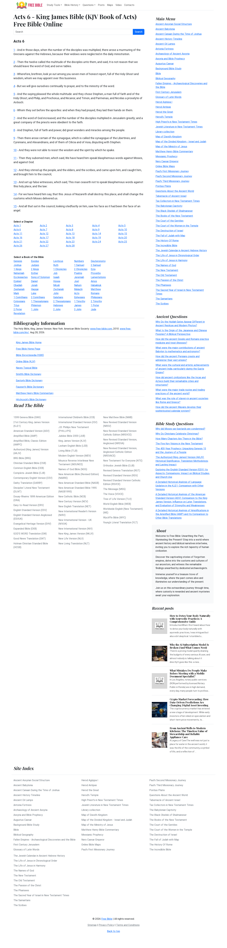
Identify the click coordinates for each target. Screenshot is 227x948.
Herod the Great (164, 111)
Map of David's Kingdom (169, 136)
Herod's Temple (164, 116)
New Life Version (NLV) (71, 538)
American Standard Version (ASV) (31, 430)
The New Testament (167, 270)
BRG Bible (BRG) (22, 458)
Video (119, 5)
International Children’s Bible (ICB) (76, 417)
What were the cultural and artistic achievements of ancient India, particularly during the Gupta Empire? (182, 368)
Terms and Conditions (128, 925)
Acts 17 (44, 237)
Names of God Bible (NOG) (72, 469)
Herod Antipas (163, 106)
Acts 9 (95, 229)
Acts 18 (70, 237)
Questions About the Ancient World (175, 190)
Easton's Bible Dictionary (29, 380)
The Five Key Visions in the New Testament (179, 443)
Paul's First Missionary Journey (172, 171)
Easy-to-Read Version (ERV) (28, 505)
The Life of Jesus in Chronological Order (177, 255)
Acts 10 (122, 229)
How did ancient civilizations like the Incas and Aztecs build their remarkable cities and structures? (181, 381)
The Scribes (162, 303)
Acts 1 (17, 225)
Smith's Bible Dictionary (28, 374)
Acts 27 (44, 245)
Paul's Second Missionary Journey (174, 176)
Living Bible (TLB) (67, 450)
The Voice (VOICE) (113, 494)
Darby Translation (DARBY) (27, 482)
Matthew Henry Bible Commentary (34, 393)
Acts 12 (44, 233)
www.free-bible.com (101, 328)
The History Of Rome (167, 240)
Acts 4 (95, 225)
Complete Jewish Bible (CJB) (29, 473)
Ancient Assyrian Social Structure (174, 23)
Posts (101, 5)
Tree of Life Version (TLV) (117, 499)
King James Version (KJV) (72, 440)
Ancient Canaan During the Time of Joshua (179, 33)
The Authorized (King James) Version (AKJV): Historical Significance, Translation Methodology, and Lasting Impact (182, 461)
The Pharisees (163, 284)
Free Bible (106, 918)
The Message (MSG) (114, 489)
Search (138, 31)
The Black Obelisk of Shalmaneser (174, 210)
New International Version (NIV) (75, 528)
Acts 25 (122, 241)
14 (15, 194)
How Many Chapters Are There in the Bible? (179, 438)
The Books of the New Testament (174, 215)
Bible (158, 73)
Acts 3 (69, 225)
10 (15, 150)
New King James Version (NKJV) (75, 533)
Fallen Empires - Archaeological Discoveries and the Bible (44, 839)
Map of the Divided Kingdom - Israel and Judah (181, 141)
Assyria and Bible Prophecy (170, 58)
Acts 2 (43, 225)
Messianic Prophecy (166, 156)
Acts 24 (96, 241)
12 (15, 170)
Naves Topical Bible (26, 367)
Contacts (129, 5)
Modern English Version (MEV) (74, 455)
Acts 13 (70, 233)
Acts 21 (18, 241)
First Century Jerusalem (168, 91)
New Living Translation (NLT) (73, 543)
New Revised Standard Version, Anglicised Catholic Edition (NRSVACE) (120, 452)
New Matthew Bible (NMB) (117, 417)
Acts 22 (44, 241)
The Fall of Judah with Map (170, 235)
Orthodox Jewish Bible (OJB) (118, 465)
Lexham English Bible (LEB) (73, 445)
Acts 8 (69, 229)
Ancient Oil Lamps (165, 43)
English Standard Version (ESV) (30, 510)
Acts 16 (18, 237)
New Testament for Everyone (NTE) (122, 460)
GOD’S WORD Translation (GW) (30, 533)
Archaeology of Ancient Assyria (172, 53)
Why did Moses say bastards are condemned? (180, 428)
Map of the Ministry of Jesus (171, 146)
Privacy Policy (106, 925)
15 (15, 206)
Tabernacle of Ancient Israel (171, 195)
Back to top (113, 931)
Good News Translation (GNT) (29, 538)
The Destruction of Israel (169, 230)
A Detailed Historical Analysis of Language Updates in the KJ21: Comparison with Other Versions (180, 485)
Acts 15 (122, 233)
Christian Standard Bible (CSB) (29, 463)
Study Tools (53, 5)
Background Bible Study (168, 68)
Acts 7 (43, 229)
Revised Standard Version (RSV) (120, 475)
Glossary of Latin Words (168, 96)
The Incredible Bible (166, 245)
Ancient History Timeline (169, 38)
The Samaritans (164, 298)
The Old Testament (166, 275)
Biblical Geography (165, 78)
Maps (110, 5)
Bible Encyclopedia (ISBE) (30, 355)
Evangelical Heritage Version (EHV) (32, 523)
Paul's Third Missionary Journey (172, 181)
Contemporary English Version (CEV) (32, 477)
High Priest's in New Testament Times (176, 121)
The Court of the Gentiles (169, 220)
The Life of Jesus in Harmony (171, 260)
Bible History (71, 5)
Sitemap (92, 925)
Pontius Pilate (163, 185)
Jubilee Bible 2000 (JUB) (71, 435)
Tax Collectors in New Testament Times (178, 200)
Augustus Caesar (165, 63)
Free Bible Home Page (28, 348)
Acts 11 (18, 233)
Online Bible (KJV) (25, 361)
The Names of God (166, 265)
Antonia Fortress (165, 48)
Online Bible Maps (165, 166)
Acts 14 (96, 233)
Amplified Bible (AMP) (25, 435)
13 (15, 182)
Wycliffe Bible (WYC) (114, 517)
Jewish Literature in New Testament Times (179, 126)
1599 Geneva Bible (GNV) (27, 417)
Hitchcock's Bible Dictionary (31, 399)
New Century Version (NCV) (73, 501)
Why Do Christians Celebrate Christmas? (177, 433)
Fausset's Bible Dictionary (30, 386)
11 (15, 158)
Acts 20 (122, 237)
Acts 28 (70, 245)
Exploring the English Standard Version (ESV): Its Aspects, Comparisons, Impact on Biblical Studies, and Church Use (183, 473)
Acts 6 (17, 229)
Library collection (165, 131)
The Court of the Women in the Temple (177, 225)
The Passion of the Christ (169, 280)
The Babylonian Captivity (169, 205)
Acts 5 (122, 225)
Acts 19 (96, 237)
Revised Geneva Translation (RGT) (121, 470)
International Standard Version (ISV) (77, 422)
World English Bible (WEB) (117, 503)
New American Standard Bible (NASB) (78, 482)
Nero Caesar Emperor (167, 161)
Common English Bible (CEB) (28, 468)
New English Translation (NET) (74, 506)
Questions (88, 5)
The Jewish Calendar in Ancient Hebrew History (181, 250)
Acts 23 (70, 241)
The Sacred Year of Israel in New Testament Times (41, 895)
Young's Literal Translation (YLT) (120, 522)
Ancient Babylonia (165, 28)
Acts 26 (18, 245)
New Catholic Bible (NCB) (72, 496)
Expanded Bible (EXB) (25, 528)
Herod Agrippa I (164, 101)
